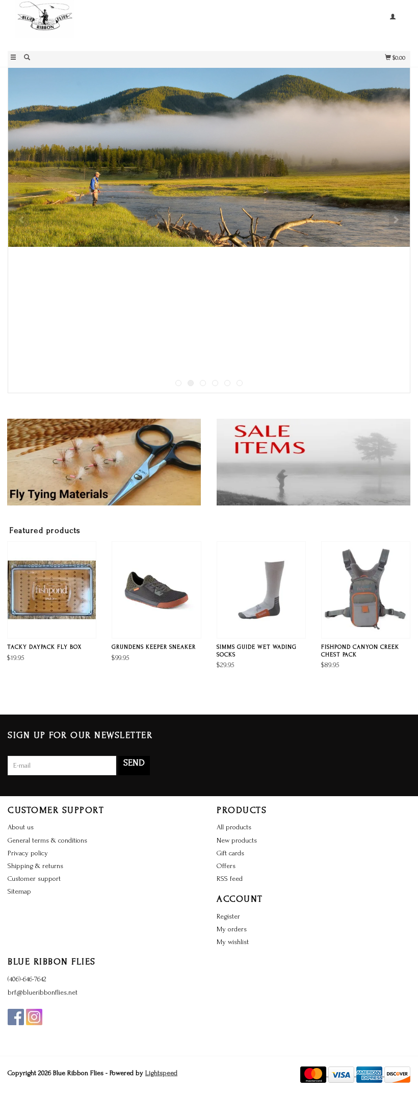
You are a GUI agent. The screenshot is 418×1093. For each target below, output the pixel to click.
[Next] (396, 219)
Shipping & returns (35, 866)
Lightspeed (161, 1073)
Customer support (34, 878)
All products (234, 827)
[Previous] (22, 219)
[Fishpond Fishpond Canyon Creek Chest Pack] (366, 590)
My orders (232, 929)
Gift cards (230, 853)
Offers (226, 866)
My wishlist (233, 942)
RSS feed (230, 878)
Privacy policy (28, 853)
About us (21, 827)
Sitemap (19, 891)
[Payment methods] (314, 1074)
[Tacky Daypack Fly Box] (52, 590)
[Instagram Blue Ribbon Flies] (34, 1017)
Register (228, 916)
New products (237, 840)
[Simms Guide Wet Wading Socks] (261, 590)
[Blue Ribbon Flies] (108, 24)
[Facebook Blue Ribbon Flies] (16, 1017)
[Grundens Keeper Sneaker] (156, 590)
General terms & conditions (47, 840)
